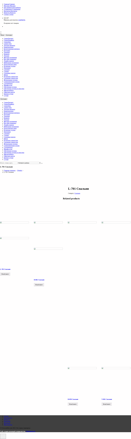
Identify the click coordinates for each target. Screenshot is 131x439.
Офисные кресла (9, 92)
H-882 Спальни (39, 280)
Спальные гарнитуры (11, 78)
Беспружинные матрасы (12, 49)
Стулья (6, 95)
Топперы (7, 52)
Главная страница (9, 170)
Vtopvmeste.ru (30, 431)
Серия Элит (8, 43)
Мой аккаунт (8, 425)
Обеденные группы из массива (14, 88)
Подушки (7, 50)
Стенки (6, 71)
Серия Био (7, 42)
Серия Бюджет (8, 38)
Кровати (6, 54)
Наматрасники (8, 47)
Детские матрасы (9, 45)
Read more (5, 274)
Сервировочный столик (11, 82)
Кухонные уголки (9, 66)
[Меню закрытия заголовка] (1, 33)
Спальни (7, 69)
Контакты (7, 423)
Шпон (6, 75)
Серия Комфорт (9, 40)
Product (19, 170)
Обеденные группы (10, 87)
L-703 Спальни (5, 269)
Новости (6, 419)
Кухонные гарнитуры (11, 76)
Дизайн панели (9, 61)
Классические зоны (10, 64)
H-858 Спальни (73, 399)
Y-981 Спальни (107, 399)
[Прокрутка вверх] (3, 436)
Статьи (6, 416)
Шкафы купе (8, 85)
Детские (6, 56)
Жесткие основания (10, 57)
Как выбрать (8, 418)
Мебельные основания (11, 63)
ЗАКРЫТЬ (21, 20)
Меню (2, 35)
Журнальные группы (11, 80)
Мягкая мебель (9, 90)
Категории (9, 35)
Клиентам (7, 421)
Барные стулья (8, 94)
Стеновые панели (9, 73)
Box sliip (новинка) (10, 59)
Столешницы (8, 83)
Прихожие (7, 68)
